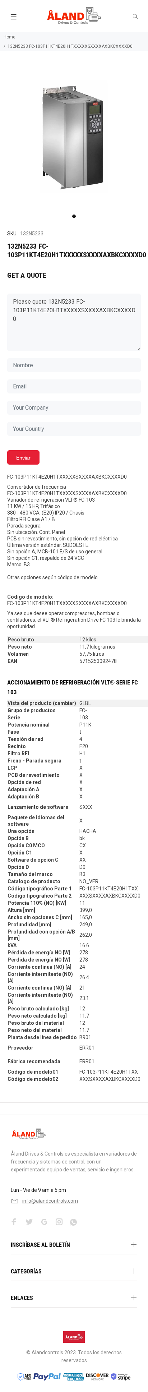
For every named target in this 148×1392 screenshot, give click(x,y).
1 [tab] (74, 216)
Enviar (23, 458)
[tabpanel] (74, 137)
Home (9, 37)
